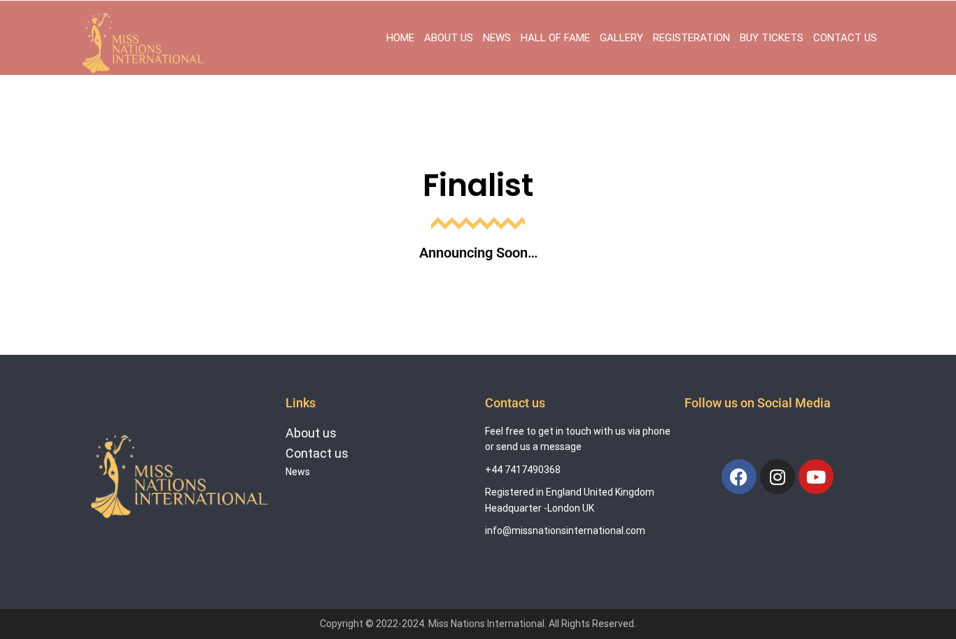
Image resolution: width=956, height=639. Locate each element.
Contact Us (845, 37)
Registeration (691, 37)
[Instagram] (777, 476)
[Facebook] (739, 476)
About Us (448, 37)
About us (311, 433)
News (497, 37)
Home (400, 37)
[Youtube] (816, 476)
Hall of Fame (555, 37)
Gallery (621, 37)
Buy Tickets (771, 37)
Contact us (317, 453)
